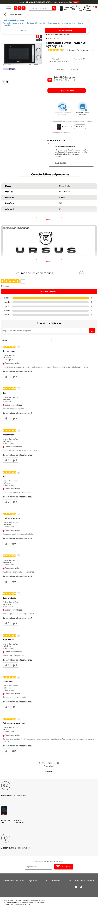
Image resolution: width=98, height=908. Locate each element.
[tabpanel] (23, 54)
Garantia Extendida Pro (65, 146)
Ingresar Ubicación (65, 30)
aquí (75, 2)
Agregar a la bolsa (66, 90)
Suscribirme (65, 866)
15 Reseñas (71, 50)
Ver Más (49, 219)
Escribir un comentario (85, 50)
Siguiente (49, 771)
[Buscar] (54, 8)
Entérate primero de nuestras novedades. (49, 861)
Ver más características (67, 69)
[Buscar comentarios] (92, 330)
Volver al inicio (49, 766)
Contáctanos (15, 848)
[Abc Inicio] (19, 8)
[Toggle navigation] (8, 8)
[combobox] (80, 126)
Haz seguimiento (14, 795)
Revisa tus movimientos (12, 822)
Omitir (23, 30)
